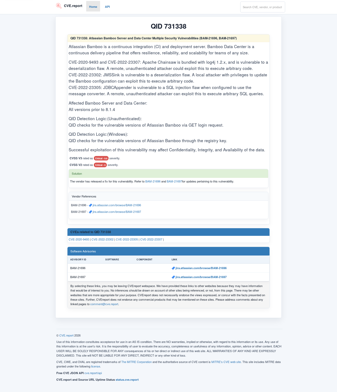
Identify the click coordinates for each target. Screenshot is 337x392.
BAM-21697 (174, 181)
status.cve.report (127, 379)
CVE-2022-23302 (102, 239)
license (95, 366)
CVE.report (66, 335)
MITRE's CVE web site (226, 362)
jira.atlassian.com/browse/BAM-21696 (116, 205)
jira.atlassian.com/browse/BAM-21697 (116, 211)
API (107, 6)
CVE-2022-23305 (127, 239)
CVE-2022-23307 (151, 239)
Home (93, 6)
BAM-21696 (153, 181)
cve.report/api (93, 373)
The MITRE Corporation (136, 362)
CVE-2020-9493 (79, 239)
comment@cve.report (104, 304)
